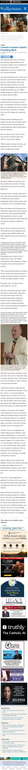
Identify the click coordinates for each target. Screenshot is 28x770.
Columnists (23, 767)
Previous (2, 23)
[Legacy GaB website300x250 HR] (14, 616)
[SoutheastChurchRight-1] (12, 681)
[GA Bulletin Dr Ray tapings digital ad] (12, 668)
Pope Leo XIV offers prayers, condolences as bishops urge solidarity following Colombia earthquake (13, 727)
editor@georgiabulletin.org (9, 764)
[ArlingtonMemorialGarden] (14, 759)
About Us (9, 767)
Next (26, 23)
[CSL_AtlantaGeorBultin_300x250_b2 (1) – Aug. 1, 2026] (12, 576)
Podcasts (4, 768)
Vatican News (5, 739)
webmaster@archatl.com (19, 764)
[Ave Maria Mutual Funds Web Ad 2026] (14, 3)
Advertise (19, 768)
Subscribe (11, 768)
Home (3, 767)
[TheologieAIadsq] (14, 557)
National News (5, 708)
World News (4, 723)
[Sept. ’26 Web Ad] (12, 596)
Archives (15, 767)
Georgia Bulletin (10, 8)
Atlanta (3, 45)
